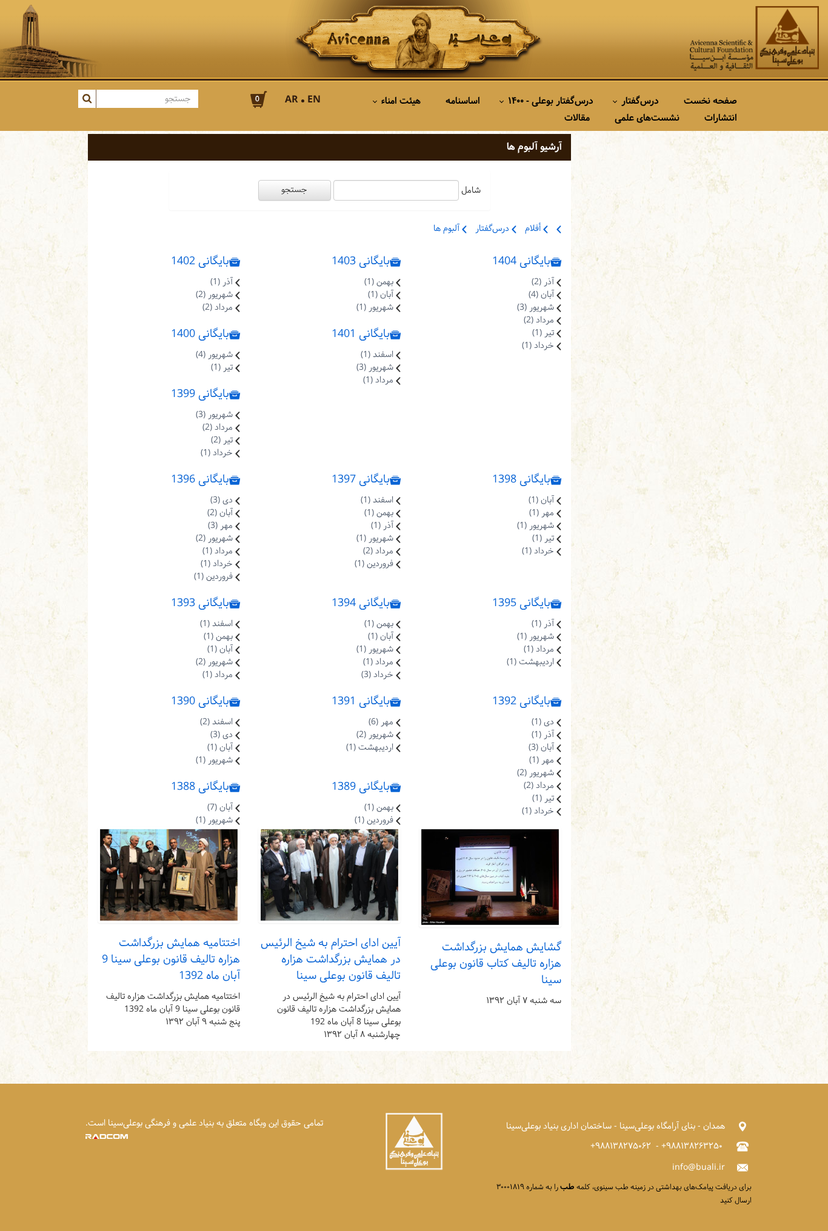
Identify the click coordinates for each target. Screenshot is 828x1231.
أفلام (534, 229)
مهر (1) (541, 513)
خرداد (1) (538, 346)
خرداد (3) (377, 675)
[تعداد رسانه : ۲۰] (169, 875)
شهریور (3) (535, 308)
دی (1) (543, 722)
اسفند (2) (216, 722)
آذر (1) (221, 282)
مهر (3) (220, 526)
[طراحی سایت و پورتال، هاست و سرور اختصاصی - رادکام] (106, 1136)
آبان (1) (380, 295)
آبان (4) (541, 295)
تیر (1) (543, 333)
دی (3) (221, 500)
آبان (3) (541, 748)
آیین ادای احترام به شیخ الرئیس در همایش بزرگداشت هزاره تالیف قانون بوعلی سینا (331, 960)
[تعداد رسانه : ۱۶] (329, 875)
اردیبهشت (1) (530, 662)
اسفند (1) (377, 355)
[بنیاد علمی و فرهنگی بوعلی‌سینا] (754, 39)
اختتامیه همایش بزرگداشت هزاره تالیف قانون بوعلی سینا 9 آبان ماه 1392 (171, 960)
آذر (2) (543, 282)
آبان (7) (220, 808)
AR (291, 100)
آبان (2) (220, 513)
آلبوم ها (447, 229)
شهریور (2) (214, 295)
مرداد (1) (378, 380)
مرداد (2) (539, 320)
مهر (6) (381, 722)
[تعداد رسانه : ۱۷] (490, 877)
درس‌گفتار (493, 229)
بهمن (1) (378, 282)
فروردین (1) (374, 564)
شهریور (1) (374, 308)
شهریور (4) (214, 355)
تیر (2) (222, 440)
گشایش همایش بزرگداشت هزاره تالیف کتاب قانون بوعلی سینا (495, 964)
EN (314, 100)
